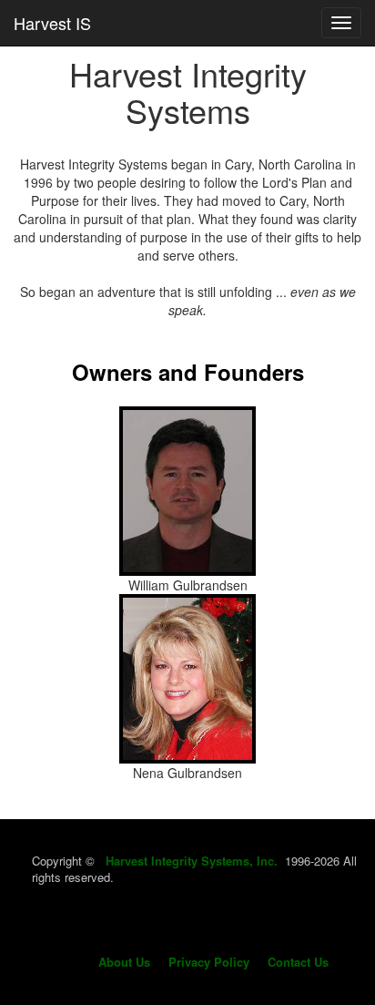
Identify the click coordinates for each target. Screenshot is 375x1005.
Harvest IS (52, 23)
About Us (124, 961)
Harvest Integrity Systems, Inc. (192, 860)
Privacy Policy (208, 961)
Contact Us (298, 961)
